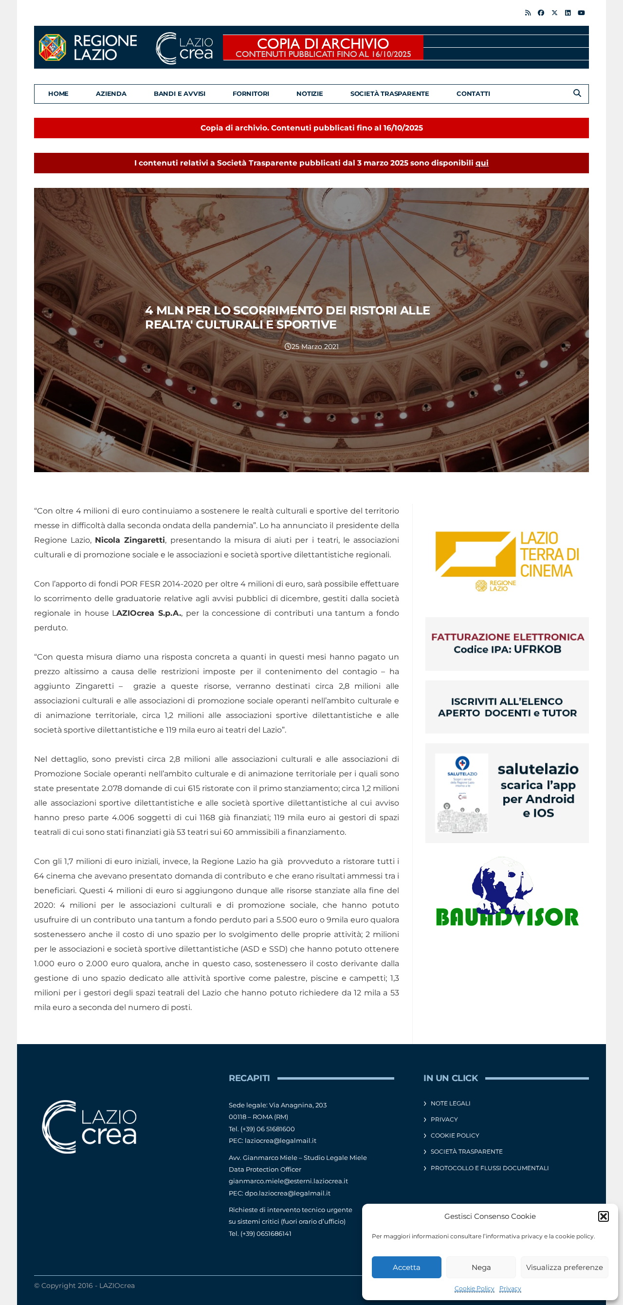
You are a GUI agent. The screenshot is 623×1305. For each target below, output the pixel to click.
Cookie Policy (475, 1288)
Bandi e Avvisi (179, 93)
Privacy (510, 1288)
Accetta (407, 1267)
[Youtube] (581, 13)
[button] (603, 1216)
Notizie (309, 93)
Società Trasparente (389, 93)
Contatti (473, 93)
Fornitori (251, 93)
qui (482, 162)
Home (58, 93)
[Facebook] (541, 13)
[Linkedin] (567, 13)
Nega (481, 1267)
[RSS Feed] (528, 13)
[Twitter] (554, 13)
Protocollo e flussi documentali (490, 1168)
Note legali (451, 1103)
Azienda (111, 93)
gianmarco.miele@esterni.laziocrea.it (288, 1181)
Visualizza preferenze (564, 1267)
